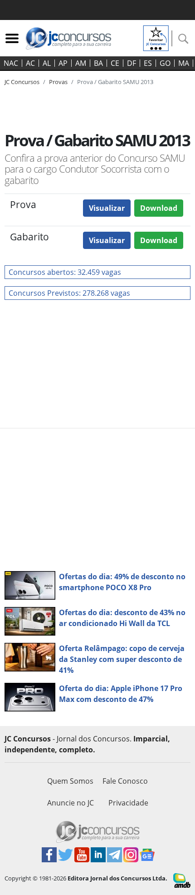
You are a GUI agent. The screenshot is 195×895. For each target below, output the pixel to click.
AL (47, 63)
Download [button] (158, 208)
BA (98, 63)
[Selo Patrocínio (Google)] (156, 37)
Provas (58, 82)
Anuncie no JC (70, 803)
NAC (11, 63)
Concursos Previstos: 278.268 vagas (69, 293)
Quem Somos (70, 781)
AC (30, 63)
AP (63, 63)
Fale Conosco (125, 781)
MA (183, 63)
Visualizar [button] (107, 208)
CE (115, 63)
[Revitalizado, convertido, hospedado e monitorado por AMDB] (181, 880)
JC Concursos (22, 82)
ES (148, 63)
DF (131, 63)
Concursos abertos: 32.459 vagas (65, 272)
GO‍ (165, 63)
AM (80, 63)
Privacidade (128, 803)
